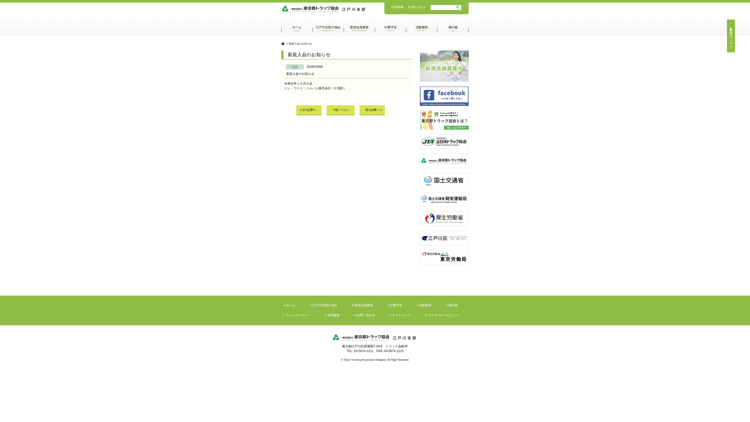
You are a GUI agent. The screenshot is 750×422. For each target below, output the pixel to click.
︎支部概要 (333, 315)
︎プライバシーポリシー (443, 315)
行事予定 (390, 29)
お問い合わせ (417, 7)
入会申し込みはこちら (731, 35)
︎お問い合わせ (365, 315)
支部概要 (398, 7)
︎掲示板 (453, 305)
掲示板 (453, 29)
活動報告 (422, 29)
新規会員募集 (359, 29)
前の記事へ (372, 109)
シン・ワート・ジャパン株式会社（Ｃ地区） (315, 88)
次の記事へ (309, 109)
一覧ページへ (340, 109)
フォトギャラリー (297, 315)
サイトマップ (401, 315)
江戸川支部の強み (328, 29)
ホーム (297, 29)
